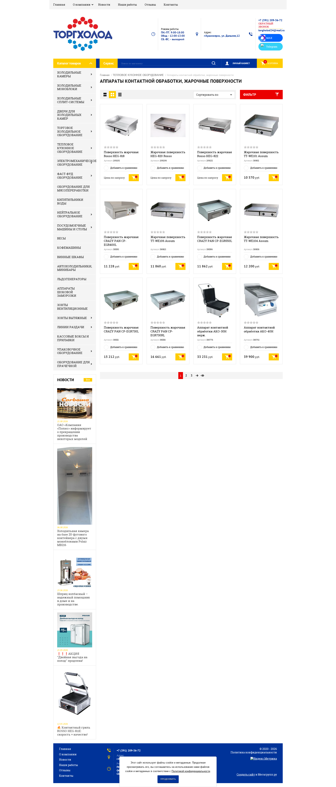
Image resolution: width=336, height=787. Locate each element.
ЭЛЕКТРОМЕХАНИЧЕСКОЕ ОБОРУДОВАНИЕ (76, 162)
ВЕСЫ (61, 238)
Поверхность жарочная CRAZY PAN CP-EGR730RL (167, 331)
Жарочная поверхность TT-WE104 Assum (261, 239)
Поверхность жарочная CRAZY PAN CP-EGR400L (121, 241)
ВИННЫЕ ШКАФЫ (70, 257)
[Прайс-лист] (119, 94)
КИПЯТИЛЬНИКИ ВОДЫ (70, 201)
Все (88, 379)
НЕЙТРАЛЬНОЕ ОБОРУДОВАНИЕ (69, 214)
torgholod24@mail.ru (271, 30)
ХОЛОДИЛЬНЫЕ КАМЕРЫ (69, 74)
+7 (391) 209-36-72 (270, 20)
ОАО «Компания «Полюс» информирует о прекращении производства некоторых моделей (74, 432)
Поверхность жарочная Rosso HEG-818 (121, 154)
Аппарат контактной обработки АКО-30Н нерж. (212, 331)
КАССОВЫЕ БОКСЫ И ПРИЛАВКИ (73, 338)
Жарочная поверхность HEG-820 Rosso (167, 154)
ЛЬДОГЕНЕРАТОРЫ (71, 279)
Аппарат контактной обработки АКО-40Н (259, 329)
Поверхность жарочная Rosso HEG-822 (214, 154)
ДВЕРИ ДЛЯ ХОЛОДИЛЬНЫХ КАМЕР (69, 115)
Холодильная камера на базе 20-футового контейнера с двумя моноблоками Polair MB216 (73, 538)
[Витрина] (112, 94)
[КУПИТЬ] (134, 177)
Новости (104, 4)
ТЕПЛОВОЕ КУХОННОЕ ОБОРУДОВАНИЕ (69, 148)
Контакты (171, 4)
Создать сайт (246, 774)
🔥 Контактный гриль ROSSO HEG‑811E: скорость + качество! (73, 730)
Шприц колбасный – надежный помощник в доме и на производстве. (73, 599)
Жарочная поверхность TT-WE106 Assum (167, 239)
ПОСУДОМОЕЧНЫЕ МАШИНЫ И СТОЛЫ (72, 227)
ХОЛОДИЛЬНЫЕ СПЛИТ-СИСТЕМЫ (70, 100)
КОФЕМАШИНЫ (69, 248)
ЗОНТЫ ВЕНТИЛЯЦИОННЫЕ (72, 306)
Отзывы (150, 4)
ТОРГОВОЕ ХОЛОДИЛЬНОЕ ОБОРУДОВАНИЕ (69, 131)
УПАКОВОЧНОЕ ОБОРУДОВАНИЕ (69, 351)
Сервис (108, 63)
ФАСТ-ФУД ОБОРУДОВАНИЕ (69, 175)
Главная (59, 4)
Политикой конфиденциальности (191, 771)
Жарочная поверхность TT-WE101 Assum (261, 154)
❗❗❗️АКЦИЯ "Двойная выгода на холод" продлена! (72, 657)
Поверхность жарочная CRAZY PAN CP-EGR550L (214, 239)
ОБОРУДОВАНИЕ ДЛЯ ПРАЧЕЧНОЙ (73, 364)
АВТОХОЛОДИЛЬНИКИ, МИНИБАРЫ (74, 268)
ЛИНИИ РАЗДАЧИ (70, 327)
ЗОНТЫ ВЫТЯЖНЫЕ (72, 318)
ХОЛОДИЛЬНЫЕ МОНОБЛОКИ (69, 87)
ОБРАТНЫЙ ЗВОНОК (265, 25)
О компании (81, 4)
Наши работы (127, 4)
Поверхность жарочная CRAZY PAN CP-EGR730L (121, 329)
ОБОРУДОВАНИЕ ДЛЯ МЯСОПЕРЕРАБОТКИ (73, 188)
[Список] (105, 94)
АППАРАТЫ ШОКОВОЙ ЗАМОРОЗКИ (66, 292)
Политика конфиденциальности (254, 752)
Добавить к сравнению (123, 167)
